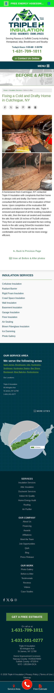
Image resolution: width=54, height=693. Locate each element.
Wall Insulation (9, 303)
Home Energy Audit (27, 500)
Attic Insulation (27, 487)
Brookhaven (20, 365)
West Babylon (20, 372)
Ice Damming (8, 331)
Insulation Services (17, 275)
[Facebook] (4, 600)
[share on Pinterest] (23, 107)
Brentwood (8, 372)
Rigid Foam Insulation (13, 293)
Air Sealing (7, 322)
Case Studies (27, 591)
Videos (27, 587)
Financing (27, 526)
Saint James (8, 365)
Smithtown (8, 368)
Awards (27, 530)
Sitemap (27, 677)
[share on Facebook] (5, 107)
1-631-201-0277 (27, 640)
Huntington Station (22, 368)
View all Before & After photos (28, 258)
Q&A (27, 548)
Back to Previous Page (28, 251)
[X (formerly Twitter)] (8, 600)
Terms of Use (46, 674)
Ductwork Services (27, 491)
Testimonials (27, 578)
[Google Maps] (11, 600)
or (27, 58)
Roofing (27, 505)
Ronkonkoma (32, 372)
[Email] (29, 107)
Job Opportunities (27, 544)
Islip (28, 365)
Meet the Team (27, 539)
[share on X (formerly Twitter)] (11, 107)
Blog (27, 552)
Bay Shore (35, 368)
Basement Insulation (12, 307)
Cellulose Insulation (12, 284)
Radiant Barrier (9, 288)
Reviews (27, 582)
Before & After (27, 574)
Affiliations (27, 535)
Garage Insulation (11, 312)
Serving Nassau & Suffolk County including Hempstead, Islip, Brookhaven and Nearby (27, 40)
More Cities (43, 411)
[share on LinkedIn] (17, 107)
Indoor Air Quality (27, 496)
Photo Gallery (9, 336)
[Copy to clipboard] (35, 107)
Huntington (36, 365)
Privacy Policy (31, 674)
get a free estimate (27, 616)
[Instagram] (15, 600)
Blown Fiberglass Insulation (15, 326)
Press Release (27, 557)
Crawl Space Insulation (13, 298)
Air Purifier (27, 509)
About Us (27, 521)
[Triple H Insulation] (27, 684)
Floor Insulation (9, 317)
